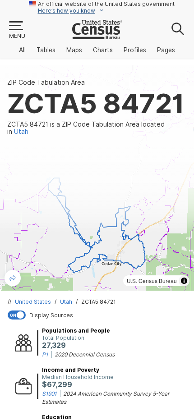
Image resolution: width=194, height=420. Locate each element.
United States (33, 301)
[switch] (99, 315)
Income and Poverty (70, 369)
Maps (74, 50)
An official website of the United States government (106, 3)
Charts (103, 50)
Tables (46, 50)
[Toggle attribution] (184, 280)
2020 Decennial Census (85, 354)
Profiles (135, 50)
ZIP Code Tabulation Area (46, 82)
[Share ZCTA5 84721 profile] (13, 278)
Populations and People (76, 330)
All (22, 50)
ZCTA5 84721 (98, 301)
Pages (166, 50)
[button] (16, 30)
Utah (66, 301)
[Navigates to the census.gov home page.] (97, 35)
